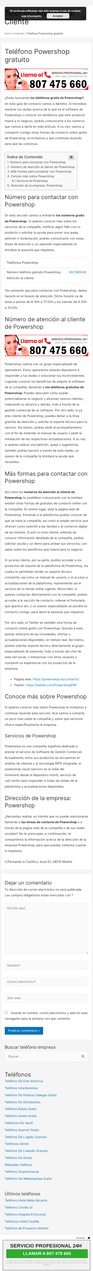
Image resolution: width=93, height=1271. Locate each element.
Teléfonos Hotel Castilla (22, 1221)
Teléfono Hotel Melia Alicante (26, 1200)
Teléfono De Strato (18, 1158)
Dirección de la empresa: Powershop (37, 185)
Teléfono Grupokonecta (22, 1171)
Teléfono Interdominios (21, 1088)
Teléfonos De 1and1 (19, 1123)
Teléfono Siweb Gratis (21, 1116)
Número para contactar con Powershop (38, 162)
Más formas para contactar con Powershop (41, 171)
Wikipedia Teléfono (18, 1165)
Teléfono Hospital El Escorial (25, 1214)
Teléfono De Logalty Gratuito (26, 1137)
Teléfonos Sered (16, 1144)
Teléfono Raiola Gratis (21, 1109)
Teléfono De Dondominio (22, 1102)
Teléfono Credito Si (19, 1207)
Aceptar (58, 16)
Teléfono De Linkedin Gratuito (26, 1151)
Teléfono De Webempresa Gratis (28, 1178)
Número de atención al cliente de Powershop (43, 167)
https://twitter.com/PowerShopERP (51, 685)
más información (31, 16)
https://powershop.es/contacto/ (56, 679)
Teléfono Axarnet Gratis (22, 1130)
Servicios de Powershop (32, 180)
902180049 (77, 272)
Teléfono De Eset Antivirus (24, 1081)
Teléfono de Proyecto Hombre (27, 1228)
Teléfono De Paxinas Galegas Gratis (31, 1095)
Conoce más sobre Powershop (32, 176)
